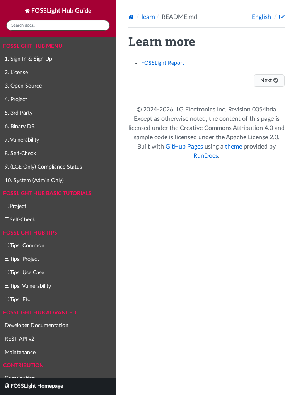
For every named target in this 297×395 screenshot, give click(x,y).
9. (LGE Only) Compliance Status (43, 167)
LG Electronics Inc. (202, 109)
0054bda (264, 109)
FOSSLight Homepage (36, 386)
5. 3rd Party (18, 113)
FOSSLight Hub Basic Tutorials (47, 193)
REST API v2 (19, 339)
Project (18, 206)
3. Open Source (23, 86)
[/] (131, 17)
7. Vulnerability (22, 140)
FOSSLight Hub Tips (30, 233)
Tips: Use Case (27, 272)
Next (266, 80)
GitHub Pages (184, 146)
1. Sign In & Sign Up (28, 59)
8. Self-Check (20, 153)
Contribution (23, 365)
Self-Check (22, 220)
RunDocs (205, 156)
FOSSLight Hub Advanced (40, 313)
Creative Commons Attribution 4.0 (226, 128)
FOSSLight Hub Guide (61, 11)
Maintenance (20, 352)
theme (233, 146)
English (262, 17)
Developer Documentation (36, 325)
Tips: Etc (20, 299)
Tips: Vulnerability (30, 286)
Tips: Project (24, 259)
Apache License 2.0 (252, 137)
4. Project (16, 99)
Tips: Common (27, 245)
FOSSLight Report (162, 63)
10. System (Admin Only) (34, 180)
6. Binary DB (20, 126)
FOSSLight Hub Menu (32, 46)
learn (148, 17)
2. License (16, 72)
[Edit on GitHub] (282, 17)
